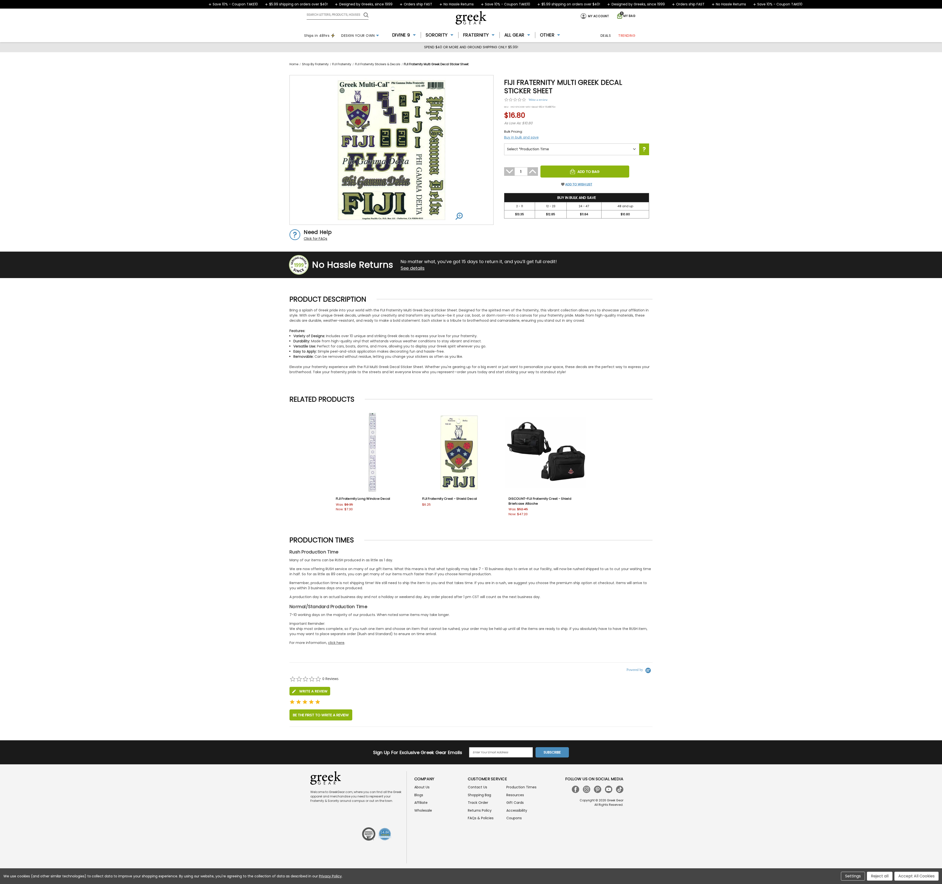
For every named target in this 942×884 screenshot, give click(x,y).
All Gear (514, 35)
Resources (515, 795)
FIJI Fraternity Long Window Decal (363, 498)
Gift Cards (515, 802)
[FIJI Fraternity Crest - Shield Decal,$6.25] (459, 452)
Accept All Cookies (916, 876)
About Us (422, 787)
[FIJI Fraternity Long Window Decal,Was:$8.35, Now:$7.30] (372, 452)
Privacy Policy (330, 876)
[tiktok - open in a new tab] (619, 789)
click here (336, 642)
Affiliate (421, 802)
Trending (626, 35)
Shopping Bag (479, 795)
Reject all (880, 876)
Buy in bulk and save (521, 137)
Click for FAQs (315, 238)
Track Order (478, 802)
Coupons (514, 818)
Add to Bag (588, 171)
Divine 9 (401, 35)
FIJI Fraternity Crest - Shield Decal (449, 498)
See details (413, 268)
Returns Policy (480, 810)
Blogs (418, 795)
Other (547, 35)
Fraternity (476, 35)
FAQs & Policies (481, 818)
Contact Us (477, 787)
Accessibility (516, 810)
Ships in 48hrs (316, 35)
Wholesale (423, 810)
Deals (606, 35)
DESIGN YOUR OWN (358, 35)
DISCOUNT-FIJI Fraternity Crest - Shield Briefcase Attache (540, 501)
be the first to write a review (321, 714)
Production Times (521, 787)
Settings (853, 876)
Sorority (437, 35)
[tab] (309, 691)
